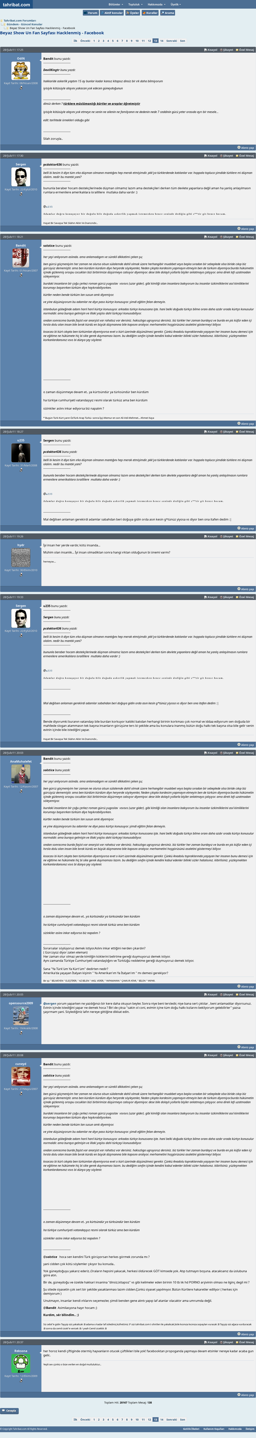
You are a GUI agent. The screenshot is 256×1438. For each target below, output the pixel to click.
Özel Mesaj (246, 50)
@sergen (49, 1003)
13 (155, 41)
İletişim (250, 1428)
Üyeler (134, 13)
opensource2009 (21, 1003)
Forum (93, 13)
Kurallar (152, 13)
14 (161, 41)
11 (143, 41)
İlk (75, 41)
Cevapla (11, 1410)
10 (136, 41)
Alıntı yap (247, 148)
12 (149, 41)
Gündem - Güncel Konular (25, 24)
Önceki (85, 41)
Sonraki (171, 41)
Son (182, 41)
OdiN (21, 58)
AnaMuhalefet (21, 761)
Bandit (21, 245)
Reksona (20, 1351)
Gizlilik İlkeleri (191, 1428)
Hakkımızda (235, 1428)
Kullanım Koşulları (214, 1428)
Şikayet (228, 50)
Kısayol (212, 50)
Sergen (21, 164)
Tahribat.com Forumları (20, 20)
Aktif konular (114, 13)
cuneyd (20, 1064)
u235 (49, 206)
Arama (169, 13)
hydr (20, 545)
